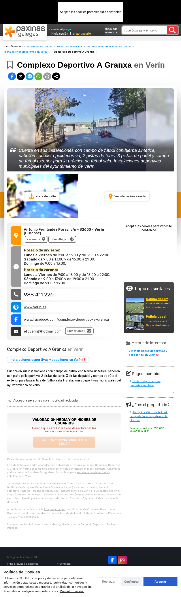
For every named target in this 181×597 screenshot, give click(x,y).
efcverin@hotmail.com (43, 331)
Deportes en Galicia (69, 46)
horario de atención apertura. (61, 483)
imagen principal (54, 509)
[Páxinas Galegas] (25, 31)
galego (66, 29)
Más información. (72, 591)
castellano (55, 29)
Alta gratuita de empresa (23, 563)
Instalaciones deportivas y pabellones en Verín (48, 360)
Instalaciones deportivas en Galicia (109, 46)
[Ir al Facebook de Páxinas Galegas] (112, 560)
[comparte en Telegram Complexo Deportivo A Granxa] (30, 76)
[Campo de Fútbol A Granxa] (135, 305)
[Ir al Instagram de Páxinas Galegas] (122, 560)
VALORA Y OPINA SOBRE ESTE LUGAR (64, 442)
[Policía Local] (135, 322)
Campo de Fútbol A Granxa (159, 299)
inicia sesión (59, 33)
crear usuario (82, 33)
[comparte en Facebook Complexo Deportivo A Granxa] (12, 76)
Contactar (65, 563)
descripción (54, 468)
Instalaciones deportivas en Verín (25, 51)
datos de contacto (97, 483)
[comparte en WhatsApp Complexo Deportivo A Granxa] (38, 76)
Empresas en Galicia (39, 46)
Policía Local (156, 316)
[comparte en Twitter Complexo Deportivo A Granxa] (21, 76)
